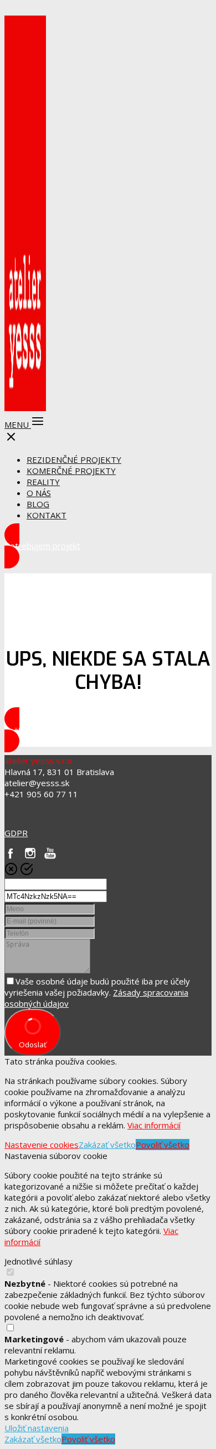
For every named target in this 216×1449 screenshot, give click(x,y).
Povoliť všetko (162, 1144)
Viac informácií (154, 1125)
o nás (39, 492)
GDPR (16, 832)
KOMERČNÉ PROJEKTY (71, 470)
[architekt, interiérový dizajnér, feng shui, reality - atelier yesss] (25, 406)
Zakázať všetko (107, 1144)
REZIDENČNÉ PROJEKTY (74, 459)
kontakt (46, 515)
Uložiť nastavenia (36, 1427)
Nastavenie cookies (41, 1144)
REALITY (43, 481)
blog (38, 503)
